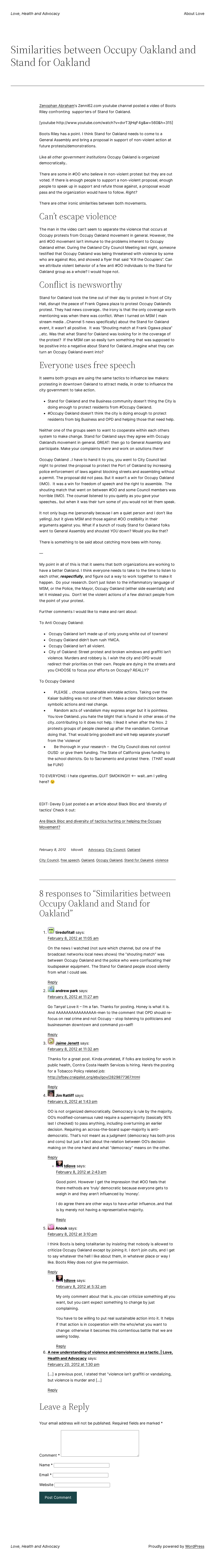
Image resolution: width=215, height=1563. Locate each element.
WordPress (194, 1546)
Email (45, 1475)
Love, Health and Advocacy (35, 13)
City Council (115, 849)
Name (46, 1465)
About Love (194, 13)
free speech (70, 860)
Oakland (133, 849)
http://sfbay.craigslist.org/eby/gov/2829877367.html (94, 1077)
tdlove (70, 1166)
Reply (53, 982)
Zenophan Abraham (56, 105)
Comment (49, 1455)
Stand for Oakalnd (138, 860)
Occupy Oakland (109, 860)
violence (161, 860)
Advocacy (96, 849)
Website (46, 1484)
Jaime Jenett (67, 1043)
